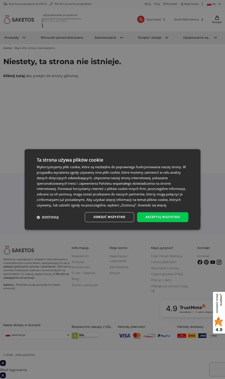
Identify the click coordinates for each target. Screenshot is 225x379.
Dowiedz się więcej (152, 205)
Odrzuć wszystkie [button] (109, 217)
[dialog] (112, 189)
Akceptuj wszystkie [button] (162, 217)
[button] (48, 217)
